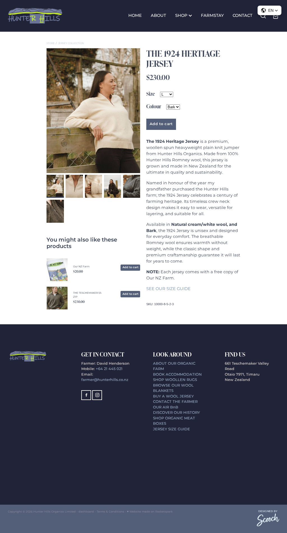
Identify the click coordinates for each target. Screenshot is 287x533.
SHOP (182, 15)
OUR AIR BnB (166, 407)
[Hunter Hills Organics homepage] (35, 16)
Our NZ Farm (81, 267)
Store (51, 43)
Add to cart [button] (161, 124)
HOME (135, 15)
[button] (269, 10)
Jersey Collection (71, 43)
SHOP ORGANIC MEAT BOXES (174, 421)
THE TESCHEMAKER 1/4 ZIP (87, 295)
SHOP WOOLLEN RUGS (175, 380)
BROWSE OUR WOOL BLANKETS (173, 388)
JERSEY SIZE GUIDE (171, 429)
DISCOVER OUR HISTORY (176, 413)
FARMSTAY (212, 15)
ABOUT (158, 15)
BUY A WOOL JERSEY (173, 396)
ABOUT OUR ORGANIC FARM (174, 366)
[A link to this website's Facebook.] (86, 395)
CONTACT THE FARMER (175, 402)
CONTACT (243, 15)
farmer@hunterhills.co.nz (104, 380)
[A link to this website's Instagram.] (97, 395)
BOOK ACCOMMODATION (177, 375)
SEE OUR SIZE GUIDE (168, 289)
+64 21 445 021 (109, 369)
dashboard (86, 511)
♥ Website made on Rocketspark (150, 511)
